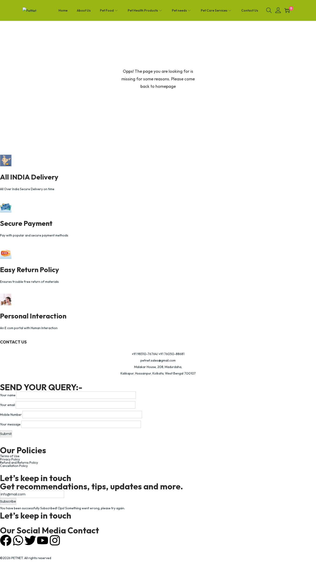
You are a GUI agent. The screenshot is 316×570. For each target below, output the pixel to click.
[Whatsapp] (18, 540)
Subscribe (8, 501)
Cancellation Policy (14, 466)
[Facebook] (6, 540)
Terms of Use (9, 456)
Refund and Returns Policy (19, 462)
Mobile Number (11, 415)
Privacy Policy (10, 459)
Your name (7, 395)
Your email (7, 405)
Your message (10, 424)
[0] (287, 10)
